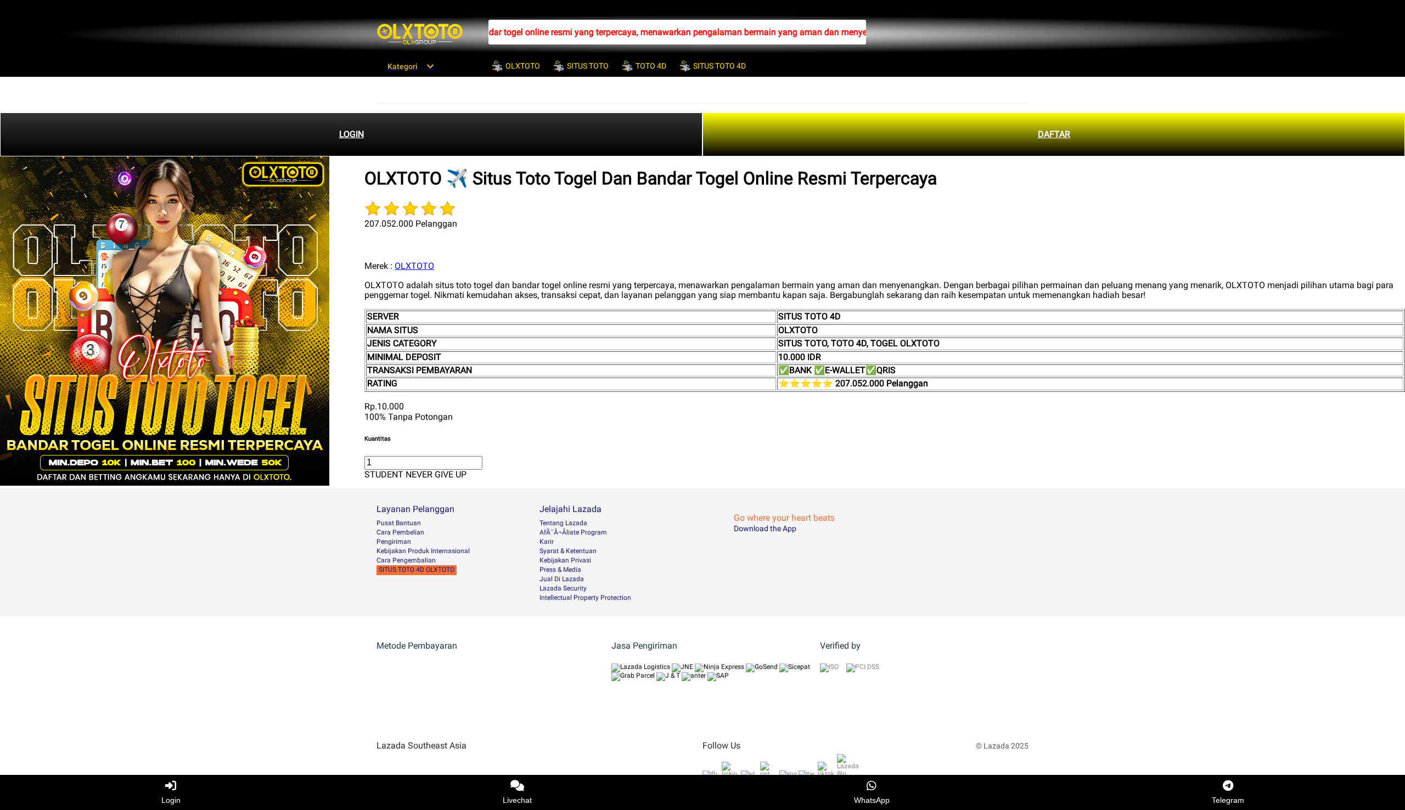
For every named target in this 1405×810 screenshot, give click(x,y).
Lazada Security (563, 588)
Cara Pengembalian (406, 560)
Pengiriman (393, 541)
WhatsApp (872, 800)
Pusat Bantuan (398, 523)
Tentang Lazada (563, 523)
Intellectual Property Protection (585, 597)
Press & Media (560, 569)
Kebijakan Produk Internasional (423, 551)
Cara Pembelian (400, 532)
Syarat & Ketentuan (568, 551)
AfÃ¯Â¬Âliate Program (573, 532)
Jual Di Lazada (561, 579)
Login (171, 800)
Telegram (1228, 800)
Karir (546, 541)
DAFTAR (1054, 134)
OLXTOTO (414, 266)
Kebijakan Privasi (565, 560)
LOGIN (351, 134)
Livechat (517, 800)
